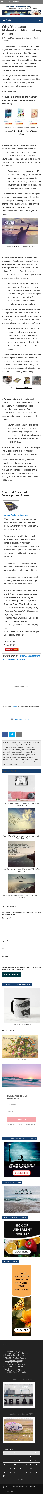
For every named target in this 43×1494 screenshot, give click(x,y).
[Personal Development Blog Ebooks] (21, 109)
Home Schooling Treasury (16, 1359)
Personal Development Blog (14, 38)
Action (30, 38)
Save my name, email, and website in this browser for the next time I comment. (21, 968)
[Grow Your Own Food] (21, 719)
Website (5, 956)
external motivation (24, 747)
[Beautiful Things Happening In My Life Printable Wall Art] (21, 1199)
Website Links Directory (15, 1370)
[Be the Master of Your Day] (11, 501)
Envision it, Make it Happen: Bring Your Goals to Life (21, 804)
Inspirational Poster (18, 246)
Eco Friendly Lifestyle (14, 1366)
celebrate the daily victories (28, 745)
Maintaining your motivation (13, 752)
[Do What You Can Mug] (21, 1005)
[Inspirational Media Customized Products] (21, 377)
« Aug (20, 1479)
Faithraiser (10, 1368)
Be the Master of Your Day (16, 515)
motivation (7, 755)
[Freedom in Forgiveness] (21, 1159)
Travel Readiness (12, 1363)
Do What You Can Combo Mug (22, 1024)
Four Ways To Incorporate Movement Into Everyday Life (21, 837)
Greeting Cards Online (14, 1355)
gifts (15, 707)
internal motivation (28, 750)
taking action (15, 759)
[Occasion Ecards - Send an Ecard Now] (20, 1036)
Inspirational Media (24, 388)
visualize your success (11, 762)
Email (4, 949)
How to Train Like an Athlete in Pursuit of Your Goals (21, 896)
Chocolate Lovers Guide (15, 1351)
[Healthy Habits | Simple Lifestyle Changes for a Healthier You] (21, 1239)
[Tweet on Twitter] (12, 734)
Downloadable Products (15, 1364)
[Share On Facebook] (5, 734)
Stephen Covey (32, 246)
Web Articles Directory (14, 1361)
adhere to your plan (28, 742)
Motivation (6, 40)
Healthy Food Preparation (16, 1372)
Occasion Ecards (16, 1353)
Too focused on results (29, 759)
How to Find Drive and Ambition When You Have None (21, 870)
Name (5, 941)
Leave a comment (11, 742)
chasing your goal (9, 747)
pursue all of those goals (20, 755)
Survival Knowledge (13, 1357)
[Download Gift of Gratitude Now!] (21, 1300)
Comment (6, 918)
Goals (36, 38)
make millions (29, 752)
